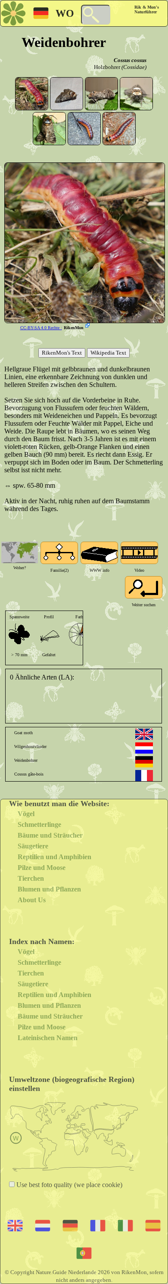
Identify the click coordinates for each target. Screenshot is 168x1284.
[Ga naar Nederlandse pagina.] (144, 748)
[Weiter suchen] (143, 587)
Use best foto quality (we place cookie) (68, 1184)
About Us (32, 900)
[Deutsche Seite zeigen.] (144, 761)
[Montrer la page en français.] (144, 775)
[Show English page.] (144, 734)
